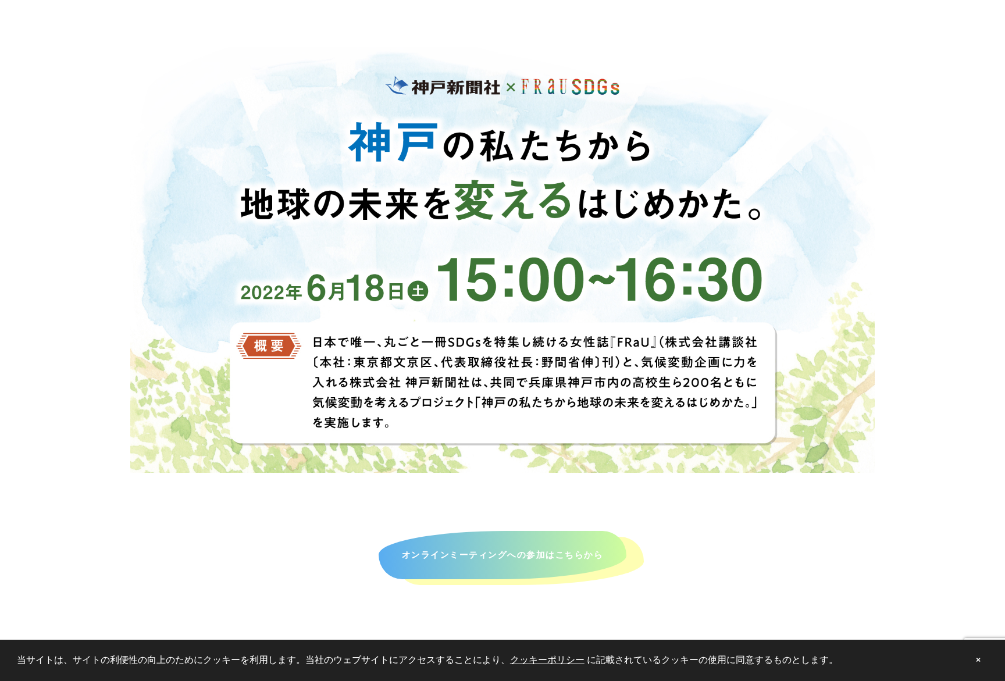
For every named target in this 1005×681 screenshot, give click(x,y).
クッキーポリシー (547, 660)
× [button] (978, 660)
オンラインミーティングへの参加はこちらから (503, 554)
